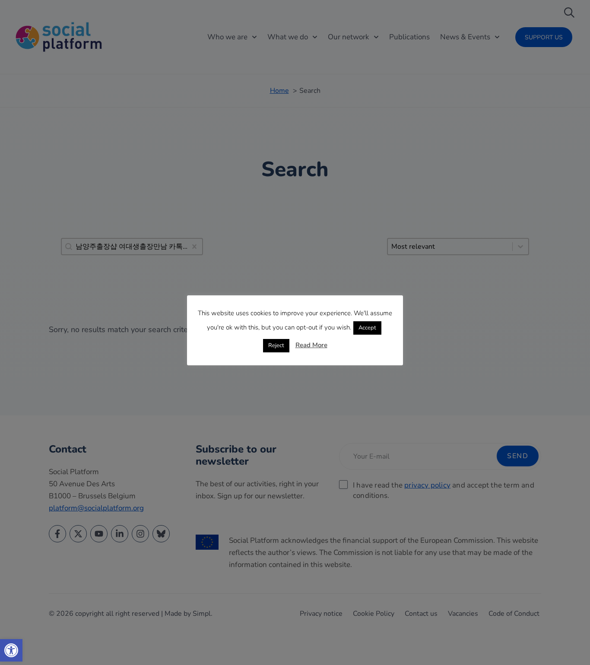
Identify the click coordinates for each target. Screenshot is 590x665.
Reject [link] (276, 345)
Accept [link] (367, 328)
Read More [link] (311, 345)
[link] (11, 650)
